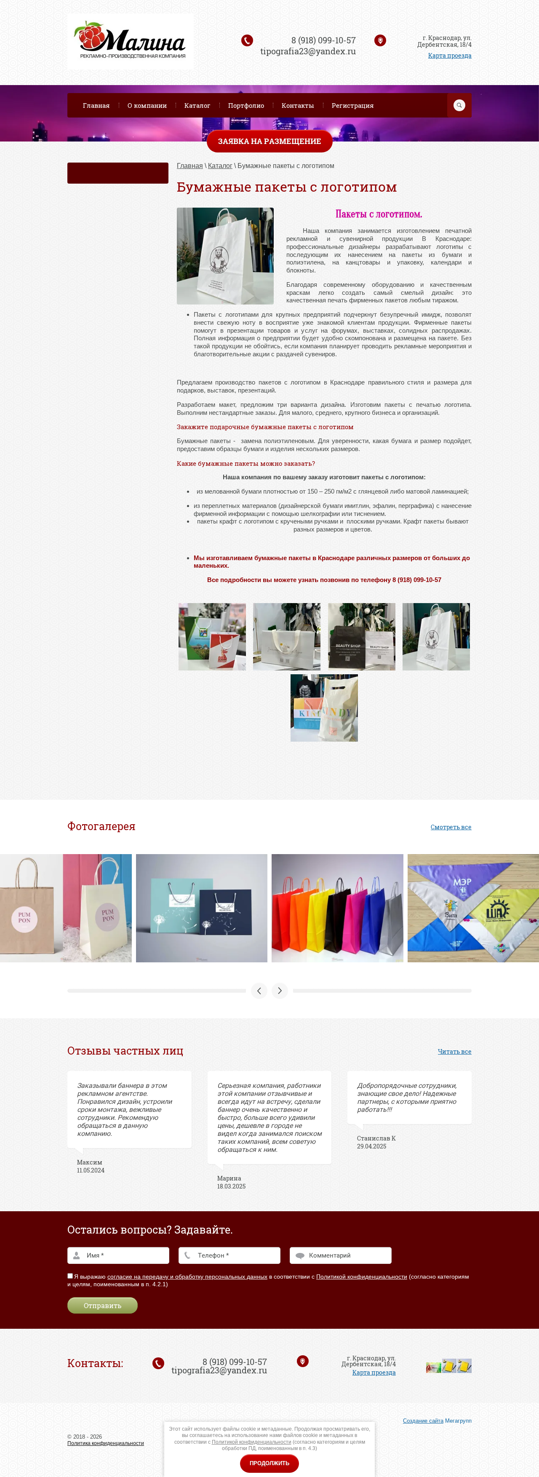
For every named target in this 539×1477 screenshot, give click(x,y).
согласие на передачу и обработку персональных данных (187, 1276)
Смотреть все (451, 827)
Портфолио (246, 105)
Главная (96, 105)
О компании (147, 105)
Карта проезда (450, 55)
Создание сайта (423, 1421)
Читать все (455, 1051)
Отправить (102, 1305)
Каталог (197, 105)
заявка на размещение (269, 141)
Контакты (298, 105)
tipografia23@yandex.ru (308, 50)
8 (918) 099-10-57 (323, 40)
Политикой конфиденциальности (361, 1276)
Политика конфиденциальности (105, 1443)
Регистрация (353, 105)
